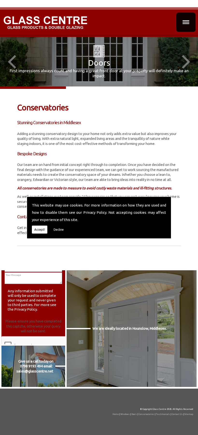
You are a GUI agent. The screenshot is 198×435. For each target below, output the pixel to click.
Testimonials (163, 414)
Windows (125, 414)
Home (116, 414)
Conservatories (146, 414)
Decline (59, 229)
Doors (134, 414)
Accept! (39, 229)
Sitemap (188, 414)
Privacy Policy (94, 212)
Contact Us (177, 414)
